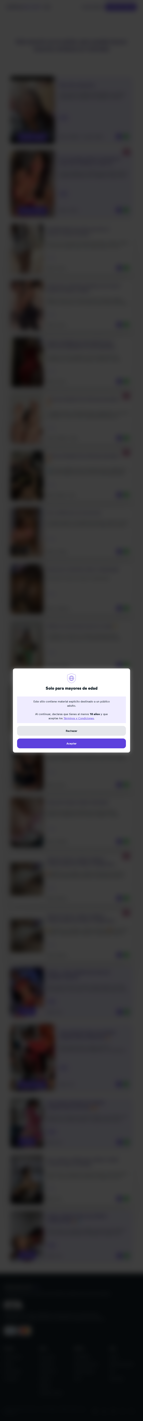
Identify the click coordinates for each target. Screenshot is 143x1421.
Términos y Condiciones (78, 718)
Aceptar (71, 743)
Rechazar (71, 731)
